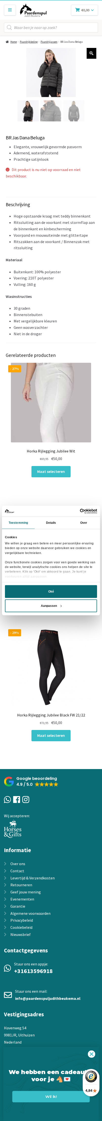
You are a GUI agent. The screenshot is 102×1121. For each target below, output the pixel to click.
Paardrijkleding (29, 42)
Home (13, 42)
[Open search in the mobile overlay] (51, 27)
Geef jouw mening (25, 891)
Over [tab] (83, 522)
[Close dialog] (91, 1054)
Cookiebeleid (21, 927)
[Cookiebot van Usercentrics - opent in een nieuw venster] (75, 511)
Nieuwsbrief (20, 934)
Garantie (17, 906)
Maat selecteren (51, 471)
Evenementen (22, 899)
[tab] (51, 270)
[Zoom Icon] (92, 53)
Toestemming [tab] (18, 522)
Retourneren (21, 884)
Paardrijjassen (49, 42)
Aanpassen (49, 606)
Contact (17, 870)
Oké (51, 591)
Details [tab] (51, 522)
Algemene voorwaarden (30, 913)
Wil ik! (51, 1096)
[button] (31, 782)
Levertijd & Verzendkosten (32, 877)
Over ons (17, 863)
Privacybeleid (21, 920)
